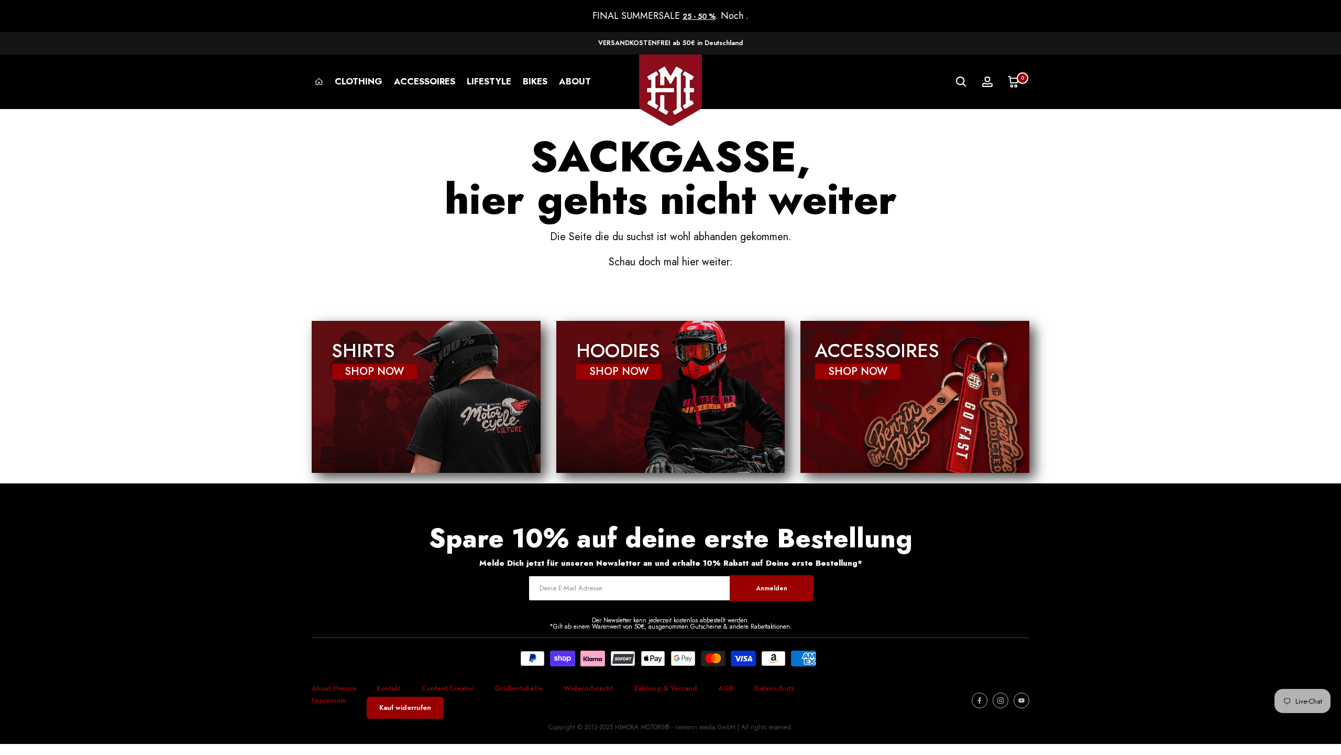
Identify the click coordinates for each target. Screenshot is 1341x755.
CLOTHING (358, 81)
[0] (1013, 82)
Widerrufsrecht (588, 688)
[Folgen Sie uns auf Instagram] (1000, 700)
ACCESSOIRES (424, 81)
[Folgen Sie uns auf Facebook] (979, 700)
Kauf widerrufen (405, 708)
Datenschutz (774, 688)
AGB (725, 688)
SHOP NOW (374, 371)
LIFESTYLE (489, 81)
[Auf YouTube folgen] (1021, 700)
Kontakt (389, 688)
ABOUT (575, 81)
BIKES (535, 81)
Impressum (329, 700)
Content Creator (448, 688)
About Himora (334, 688)
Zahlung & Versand (665, 688)
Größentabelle (518, 688)
